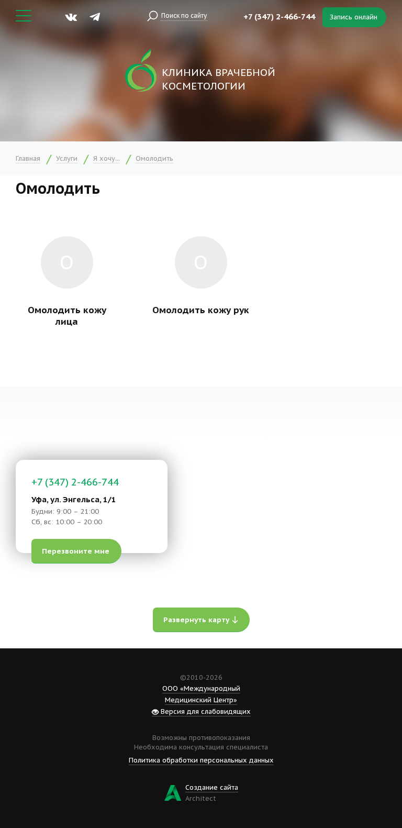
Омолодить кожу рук (200, 310)
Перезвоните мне (75, 551)
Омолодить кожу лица (67, 316)
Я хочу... (106, 158)
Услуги (66, 158)
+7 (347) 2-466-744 (279, 16)
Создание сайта (211, 787)
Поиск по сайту (184, 15)
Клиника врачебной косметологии (218, 79)
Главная (28, 158)
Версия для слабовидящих (205, 711)
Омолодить (154, 158)
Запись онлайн (353, 17)
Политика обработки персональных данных (201, 760)
